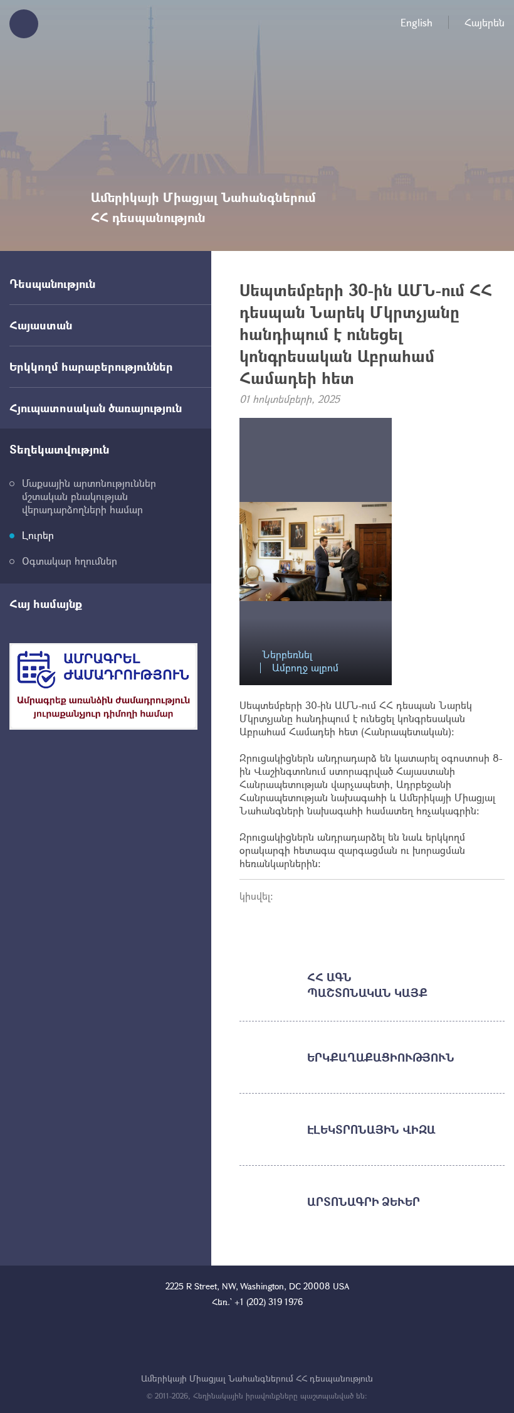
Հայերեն (484, 22)
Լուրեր (38, 534)
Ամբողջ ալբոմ (305, 668)
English (417, 22)
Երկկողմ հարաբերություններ (91, 366)
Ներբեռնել (287, 654)
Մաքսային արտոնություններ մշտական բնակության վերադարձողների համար (89, 496)
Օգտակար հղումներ (69, 560)
